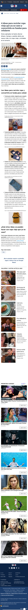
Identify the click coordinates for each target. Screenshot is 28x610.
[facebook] (16, 568)
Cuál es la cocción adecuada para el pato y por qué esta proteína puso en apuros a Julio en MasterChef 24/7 (22, 304)
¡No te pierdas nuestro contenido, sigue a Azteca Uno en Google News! (14, 260)
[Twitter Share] (4, 66)
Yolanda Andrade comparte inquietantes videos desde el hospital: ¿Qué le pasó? (21, 335)
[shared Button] (6, 66)
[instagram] (12, 568)
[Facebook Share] (2, 66)
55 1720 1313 (16, 583)
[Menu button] (2, 5)
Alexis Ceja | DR (9, 63)
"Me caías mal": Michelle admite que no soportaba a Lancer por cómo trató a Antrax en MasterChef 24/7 (22, 273)
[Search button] (25, 5)
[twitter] (9, 568)
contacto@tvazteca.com (19, 581)
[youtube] (14, 568)
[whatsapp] (18, 568)
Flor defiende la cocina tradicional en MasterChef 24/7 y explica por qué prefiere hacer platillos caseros (22, 319)
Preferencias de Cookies (16, 588)
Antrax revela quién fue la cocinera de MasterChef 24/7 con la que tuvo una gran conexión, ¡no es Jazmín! (22, 350)
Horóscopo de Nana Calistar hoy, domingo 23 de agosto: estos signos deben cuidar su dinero (22, 288)
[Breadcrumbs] (2, 13)
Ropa (4, 252)
